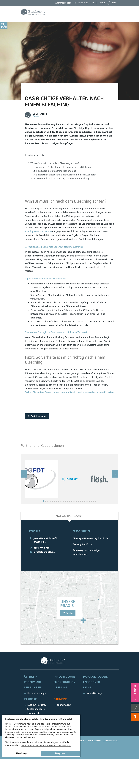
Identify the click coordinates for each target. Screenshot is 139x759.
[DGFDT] (39, 478)
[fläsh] (99, 478)
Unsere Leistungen (37, 693)
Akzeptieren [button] (60, 753)
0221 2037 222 (42, 548)
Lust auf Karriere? (36, 704)
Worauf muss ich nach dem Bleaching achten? (54, 163)
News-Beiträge (94, 693)
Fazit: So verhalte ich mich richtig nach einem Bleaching (59, 178)
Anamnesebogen (63, 2)
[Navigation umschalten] (116, 12)
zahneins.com (64, 704)
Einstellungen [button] (22, 753)
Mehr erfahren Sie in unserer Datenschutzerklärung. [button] (46, 745)
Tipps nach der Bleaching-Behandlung (56, 170)
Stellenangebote (36, 708)
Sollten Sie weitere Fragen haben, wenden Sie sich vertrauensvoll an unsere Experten (69, 392)
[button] (43, 501)
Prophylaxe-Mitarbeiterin (38, 231)
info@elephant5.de (44, 551)
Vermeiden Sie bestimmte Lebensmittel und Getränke (64, 167)
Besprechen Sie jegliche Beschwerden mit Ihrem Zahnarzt (66, 174)
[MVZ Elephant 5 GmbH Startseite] (33, 12)
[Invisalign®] (69, 478)
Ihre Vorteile (33, 712)
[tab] (69, 516)
